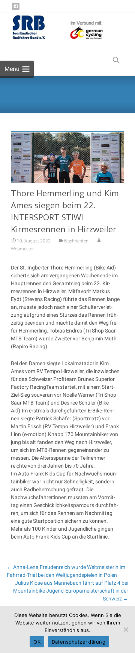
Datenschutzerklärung (78, 642)
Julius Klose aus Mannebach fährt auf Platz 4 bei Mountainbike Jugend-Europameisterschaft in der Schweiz (70, 591)
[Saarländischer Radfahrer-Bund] (52, 27)
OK (36, 642)
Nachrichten (76, 241)
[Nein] (125, 629)
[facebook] (16, 9)
